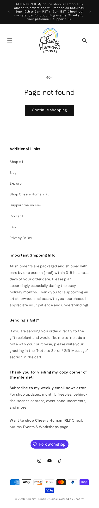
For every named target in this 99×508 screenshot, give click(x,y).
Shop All (16, 162)
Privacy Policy (21, 238)
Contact (16, 216)
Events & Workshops (41, 427)
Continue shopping (49, 110)
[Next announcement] (90, 11)
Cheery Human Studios (41, 499)
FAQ (13, 227)
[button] (9, 40)
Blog (13, 172)
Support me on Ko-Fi (26, 205)
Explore (16, 183)
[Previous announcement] (9, 11)
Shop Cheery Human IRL (30, 194)
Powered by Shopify (70, 499)
